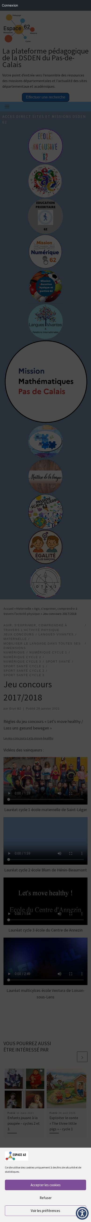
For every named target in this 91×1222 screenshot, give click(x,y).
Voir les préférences (45, 1210)
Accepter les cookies (46, 1185)
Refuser (46, 1198)
